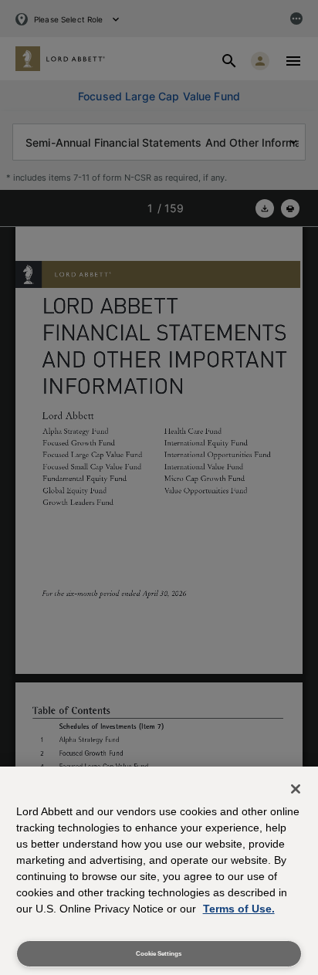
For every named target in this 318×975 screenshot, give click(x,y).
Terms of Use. (239, 908)
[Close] (296, 789)
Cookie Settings (158, 953)
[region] (159, 871)
